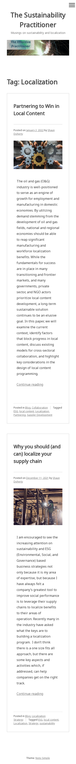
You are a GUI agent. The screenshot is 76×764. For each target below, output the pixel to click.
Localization (42, 411)
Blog (28, 407)
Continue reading (30, 384)
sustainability (47, 723)
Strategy (33, 723)
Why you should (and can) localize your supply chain (37, 453)
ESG (16, 411)
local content (26, 411)
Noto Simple (42, 758)
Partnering (20, 415)
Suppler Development (39, 415)
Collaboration (40, 407)
